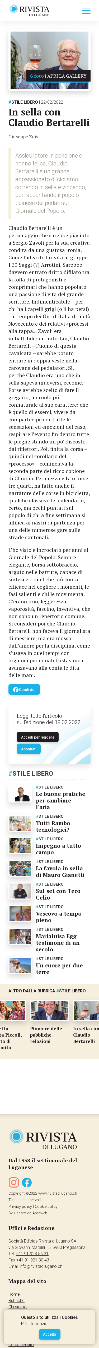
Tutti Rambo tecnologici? (53, 826)
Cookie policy (46, 1206)
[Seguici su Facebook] (27, 1183)
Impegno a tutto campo (58, 849)
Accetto (49, 1334)
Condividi (24, 689)
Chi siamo (17, 1306)
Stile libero (23, 102)
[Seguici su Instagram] (13, 1183)
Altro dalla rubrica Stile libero (47, 990)
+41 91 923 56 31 (32, 1253)
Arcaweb (39, 1213)
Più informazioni (35, 1323)
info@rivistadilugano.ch (41, 1266)
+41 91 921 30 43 (32, 1260)
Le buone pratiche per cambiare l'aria (60, 800)
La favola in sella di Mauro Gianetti (60, 872)
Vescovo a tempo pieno (59, 917)
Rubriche (16, 1300)
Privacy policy (20, 1206)
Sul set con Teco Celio (58, 894)
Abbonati (28, 749)
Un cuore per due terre (59, 969)
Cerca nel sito (21, 1344)
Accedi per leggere (37, 737)
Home (14, 1294)
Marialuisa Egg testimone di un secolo (58, 942)
